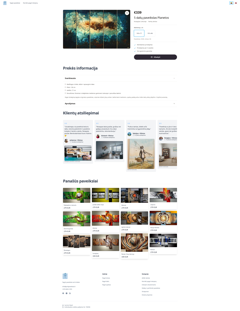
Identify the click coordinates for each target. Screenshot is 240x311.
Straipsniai (145, 291)
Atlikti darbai (146, 278)
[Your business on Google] (70, 293)
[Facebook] (63, 293)
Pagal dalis (105, 281)
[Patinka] (127, 13)
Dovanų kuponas (147, 295)
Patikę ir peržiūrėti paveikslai (151, 288)
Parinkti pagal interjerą (30, 3)
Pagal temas (106, 278)
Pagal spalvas (106, 285)
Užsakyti (157, 57)
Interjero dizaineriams (149, 285)
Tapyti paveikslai (15, 3)
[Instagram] (67, 293)
